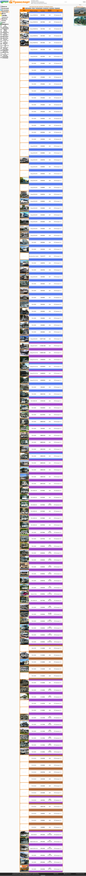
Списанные (51, 8)
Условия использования (35, 874)
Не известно (45, 8)
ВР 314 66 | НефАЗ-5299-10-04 (80, 15)
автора (37, 873)
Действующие (28, 8)
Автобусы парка (34, 0)
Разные (45, 3)
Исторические (40, 3)
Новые (35, 3)
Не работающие (39, 8)
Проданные (57, 8)
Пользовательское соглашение (16, 874)
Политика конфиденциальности (26, 874)
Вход (80, 4)
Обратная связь (56, 873)
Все (23, 8)
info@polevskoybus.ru (68, 873)
